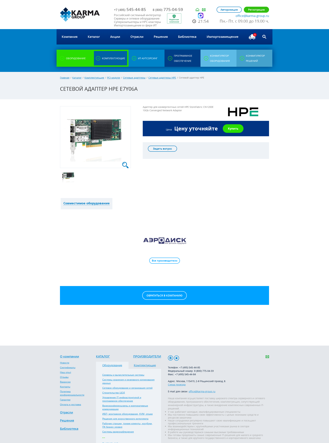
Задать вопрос (162, 148)
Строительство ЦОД (113, 392)
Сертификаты (67, 367)
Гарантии (65, 399)
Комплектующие (94, 77)
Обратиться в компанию (164, 295)
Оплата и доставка (70, 404)
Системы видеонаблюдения (118, 431)
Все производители (164, 260)
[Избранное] (176, 358)
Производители (147, 356)
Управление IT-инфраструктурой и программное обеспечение (121, 399)
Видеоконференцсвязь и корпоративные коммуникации (125, 407)
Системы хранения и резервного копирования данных (128, 381)
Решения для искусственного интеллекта (125, 418)
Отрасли (66, 412)
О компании (69, 356)
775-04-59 (168, 9)
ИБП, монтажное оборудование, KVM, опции (127, 414)
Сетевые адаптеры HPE (162, 77)
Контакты (65, 386)
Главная (64, 77)
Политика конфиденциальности (72, 393)
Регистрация (256, 9)
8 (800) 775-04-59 (204, 370)
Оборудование (112, 365)
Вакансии (65, 382)
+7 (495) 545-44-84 (185, 374)
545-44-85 (130, 9)
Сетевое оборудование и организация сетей (127, 388)
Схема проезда (177, 384)
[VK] (170, 358)
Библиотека (69, 429)
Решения (67, 420)
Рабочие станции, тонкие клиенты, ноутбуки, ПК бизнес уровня (127, 425)
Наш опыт (65, 372)
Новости (64, 362)
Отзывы (64, 377)
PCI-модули (113, 77)
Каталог (77, 77)
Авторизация (229, 9)
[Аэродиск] (164, 240)
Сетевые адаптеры (134, 77)
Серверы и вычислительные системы (123, 375)
